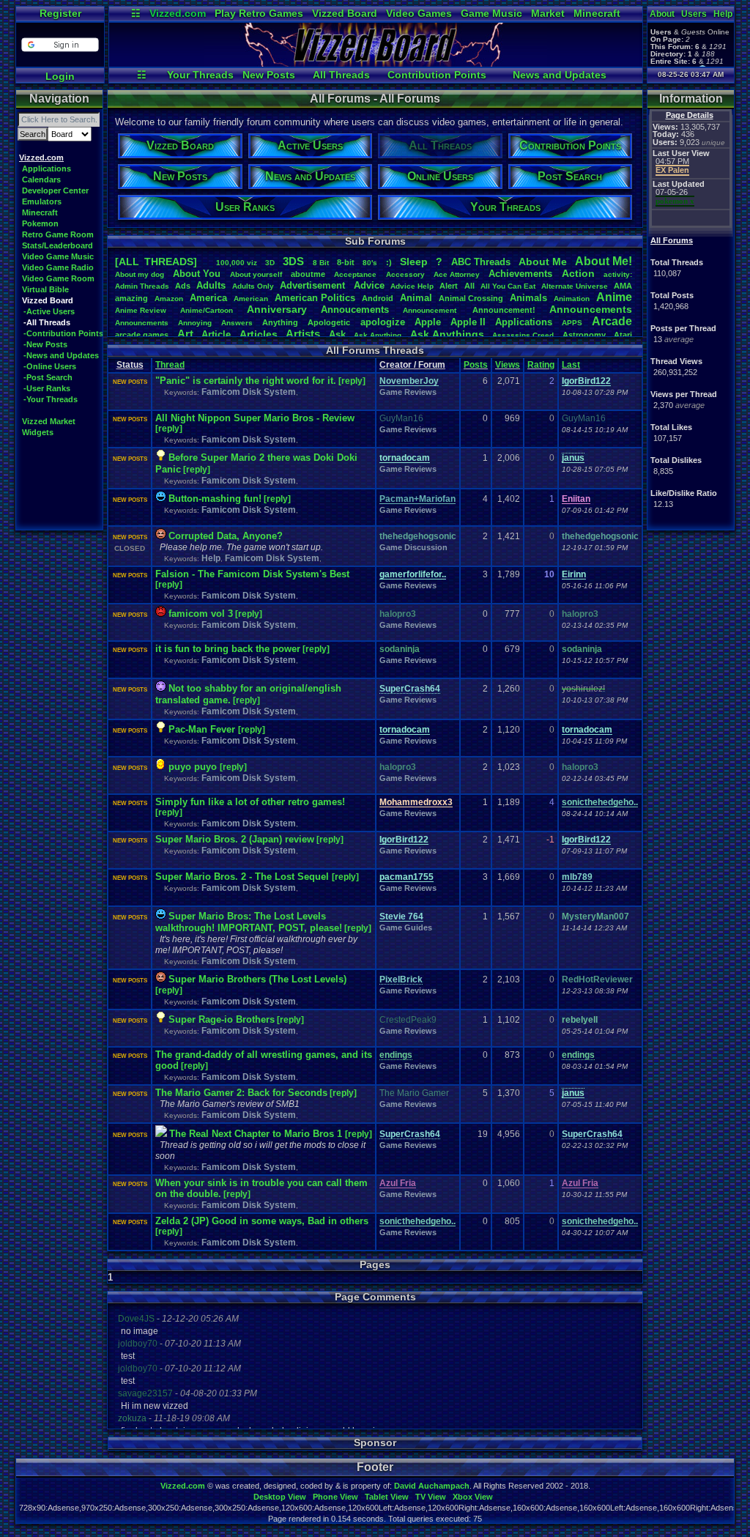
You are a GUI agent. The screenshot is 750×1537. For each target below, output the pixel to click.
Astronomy (584, 334)
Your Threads (200, 75)
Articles (259, 334)
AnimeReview (140, 310)
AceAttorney (457, 274)
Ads (182, 285)
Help (722, 14)
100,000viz (236, 263)
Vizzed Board (344, 13)
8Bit (321, 263)
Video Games (419, 13)
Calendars (41, 179)
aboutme (308, 274)
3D (270, 263)
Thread (170, 365)
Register (60, 13)
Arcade (612, 321)
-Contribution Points (63, 333)
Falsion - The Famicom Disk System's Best (252, 573)
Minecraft (596, 13)
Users (694, 14)
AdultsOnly (253, 286)
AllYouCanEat (507, 286)
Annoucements (355, 309)
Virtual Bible (45, 289)
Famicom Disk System (248, 392)
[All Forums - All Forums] (375, 63)
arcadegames (141, 334)
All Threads (341, 75)
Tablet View (387, 1496)
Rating (540, 365)
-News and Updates (61, 355)
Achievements (520, 273)
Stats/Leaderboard (57, 245)
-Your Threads (50, 399)
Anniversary (277, 309)
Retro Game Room (58, 234)
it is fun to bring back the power (227, 648)
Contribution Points (436, 75)
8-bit (345, 262)
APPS (572, 323)
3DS (293, 261)
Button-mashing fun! (214, 498)
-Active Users (49, 311)
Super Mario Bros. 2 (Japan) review (234, 839)
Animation (572, 299)
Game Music (491, 13)
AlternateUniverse (574, 286)
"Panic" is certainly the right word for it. (245, 380)
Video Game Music (58, 256)
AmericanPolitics (315, 297)
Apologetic (329, 322)
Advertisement (314, 285)
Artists (303, 333)
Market (548, 13)
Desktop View (279, 1496)
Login (60, 76)
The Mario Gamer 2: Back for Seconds (241, 1092)
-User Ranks (46, 388)
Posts (476, 365)
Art (185, 333)
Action (578, 273)
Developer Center (55, 190)
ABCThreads (480, 261)
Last (571, 365)
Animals (528, 297)
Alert (448, 285)
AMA (623, 285)
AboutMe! (603, 261)
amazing (131, 298)
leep (414, 261)
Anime (614, 297)
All (469, 285)
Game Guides (405, 927)
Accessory (405, 274)
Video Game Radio (58, 267)
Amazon (169, 299)
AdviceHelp (412, 286)
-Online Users (49, 366)
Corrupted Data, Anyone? (225, 535)
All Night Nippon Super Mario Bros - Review (254, 417)
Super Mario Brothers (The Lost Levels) (257, 979)
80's (370, 263)
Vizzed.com (177, 13)
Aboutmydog (139, 274)
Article (216, 334)
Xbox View (473, 1496)
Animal (416, 297)
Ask (337, 334)
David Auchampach (431, 1485)
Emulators (42, 201)
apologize (382, 321)
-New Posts (45, 344)
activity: (618, 274)
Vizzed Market (48, 421)
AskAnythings (447, 334)
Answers (237, 323)
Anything (280, 322)
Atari (623, 334)
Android (377, 298)
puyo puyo (194, 766)
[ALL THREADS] (156, 261)
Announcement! (503, 309)
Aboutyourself (256, 274)
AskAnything (377, 335)
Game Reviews (408, 392)
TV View (430, 1496)
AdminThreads (142, 286)
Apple (428, 321)
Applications (46, 168)
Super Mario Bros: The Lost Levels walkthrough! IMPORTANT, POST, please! (248, 922)
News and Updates (559, 75)
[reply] (351, 381)
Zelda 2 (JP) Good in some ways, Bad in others (261, 1220)
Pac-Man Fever (203, 729)
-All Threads (46, 322)
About (662, 14)
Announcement (430, 310)
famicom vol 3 (200, 613)
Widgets (37, 432)
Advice (369, 285)
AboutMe (543, 261)
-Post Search (48, 377)
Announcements (590, 309)
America (208, 297)
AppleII (468, 321)
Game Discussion (413, 547)
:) (389, 262)
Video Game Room (58, 278)
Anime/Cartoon (206, 310)
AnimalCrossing (471, 298)
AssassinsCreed (523, 335)
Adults (211, 285)
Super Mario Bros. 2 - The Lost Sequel (243, 876)
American (251, 299)
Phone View (335, 1496)
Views (507, 365)
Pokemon (40, 223)
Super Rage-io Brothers (221, 1019)
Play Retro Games (259, 13)
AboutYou (196, 273)
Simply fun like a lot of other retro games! (250, 801)
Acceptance (355, 274)
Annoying (195, 323)
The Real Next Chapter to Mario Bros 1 (257, 1133)
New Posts (268, 75)
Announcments (141, 323)
